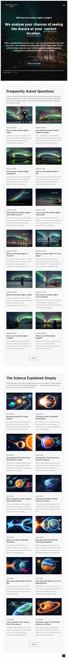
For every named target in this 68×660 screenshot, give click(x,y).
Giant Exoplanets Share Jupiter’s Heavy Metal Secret (19, 500)
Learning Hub (25, 397)
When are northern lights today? (19, 294)
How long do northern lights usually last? (17, 172)
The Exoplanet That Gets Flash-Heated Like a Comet (18, 458)
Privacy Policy (14, 72)
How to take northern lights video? (17, 131)
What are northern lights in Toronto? (17, 254)
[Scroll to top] (63, 655)
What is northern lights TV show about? (48, 254)
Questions (25, 110)
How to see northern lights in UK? (47, 172)
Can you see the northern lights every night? (48, 213)
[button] (64, 5)
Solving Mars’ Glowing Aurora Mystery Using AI (47, 458)
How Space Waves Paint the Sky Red (18, 582)
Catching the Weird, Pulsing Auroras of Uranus (46, 500)
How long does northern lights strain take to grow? (18, 213)
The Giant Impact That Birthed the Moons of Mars (48, 623)
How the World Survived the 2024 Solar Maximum (47, 541)
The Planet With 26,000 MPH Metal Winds (47, 417)
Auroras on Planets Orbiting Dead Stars (17, 541)
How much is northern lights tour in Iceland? (47, 295)
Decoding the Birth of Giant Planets (17, 417)
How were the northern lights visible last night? (47, 131)
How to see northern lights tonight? (17, 337)
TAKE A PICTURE (34, 63)
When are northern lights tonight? (45, 337)
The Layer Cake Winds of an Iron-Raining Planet (48, 582)
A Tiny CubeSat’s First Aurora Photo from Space (17, 623)
